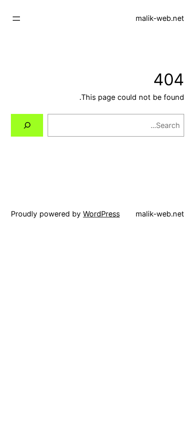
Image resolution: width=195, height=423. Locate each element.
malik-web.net (160, 18)
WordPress (101, 213)
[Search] (27, 125)
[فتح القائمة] (16, 18)
